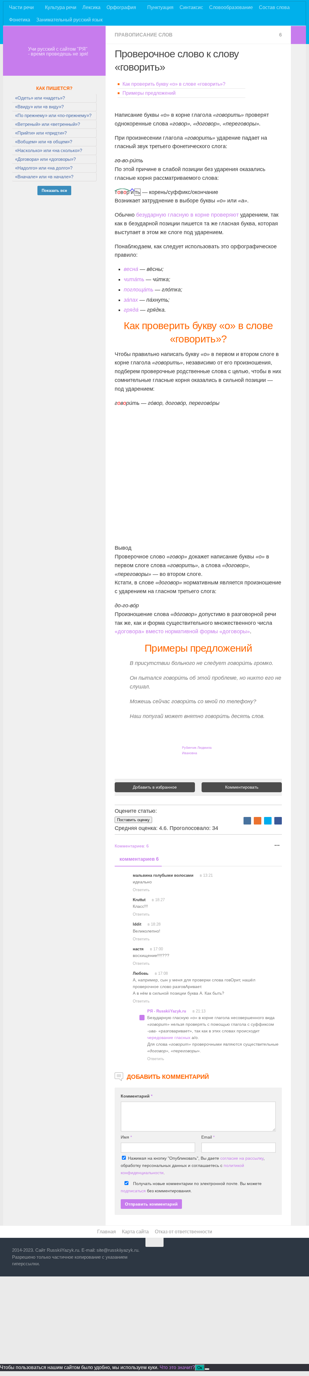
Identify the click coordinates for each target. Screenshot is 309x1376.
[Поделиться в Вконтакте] (247, 821)
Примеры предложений (149, 93)
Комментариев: (132, 846)
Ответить (141, 890)
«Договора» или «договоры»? (45, 159)
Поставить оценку (133, 820)
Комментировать (241, 787)
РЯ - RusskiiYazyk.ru (166, 1011)
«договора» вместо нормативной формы (166, 631)
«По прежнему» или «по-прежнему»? (53, 115)
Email (208, 1137)
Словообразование (231, 7)
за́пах (131, 300)
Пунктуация (160, 7)
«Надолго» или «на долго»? (43, 167)
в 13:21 (206, 875)
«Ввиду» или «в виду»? (39, 106)
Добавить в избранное (155, 787)
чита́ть (134, 279)
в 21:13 (198, 1011)
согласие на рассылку (241, 1158)
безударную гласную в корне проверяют (187, 215)
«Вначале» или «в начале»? (44, 176)
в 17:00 (156, 949)
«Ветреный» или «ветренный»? (47, 124)
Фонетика (19, 19)
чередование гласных (168, 1037)
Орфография (121, 7)
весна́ (131, 269)
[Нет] (207, 1369)
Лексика (91, 7)
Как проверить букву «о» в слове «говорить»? (174, 84)
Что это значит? (177, 1367)
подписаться (133, 1190)
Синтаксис (191, 7)
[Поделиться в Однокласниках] (257, 821)
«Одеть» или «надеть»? (40, 97)
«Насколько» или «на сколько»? (48, 150)
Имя (126, 1137)
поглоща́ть (138, 290)
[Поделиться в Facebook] (278, 821)
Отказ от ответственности (183, 1231)
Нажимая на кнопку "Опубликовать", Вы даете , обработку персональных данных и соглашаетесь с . (193, 1165)
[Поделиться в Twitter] (268, 821)
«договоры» (234, 631)
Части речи (21, 7)
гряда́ (131, 310)
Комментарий (136, 1096)
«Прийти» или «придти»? (41, 132)
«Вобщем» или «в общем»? (43, 141)
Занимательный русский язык (69, 19)
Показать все (54, 190)
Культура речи (60, 7)
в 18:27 (158, 900)
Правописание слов (144, 34)
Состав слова (274, 7)
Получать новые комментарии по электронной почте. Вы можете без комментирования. (191, 1187)
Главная (106, 1231)
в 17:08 (161, 973)
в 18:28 (153, 924)
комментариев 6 (139, 859)
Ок (199, 1367)
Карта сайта (135, 1231)
